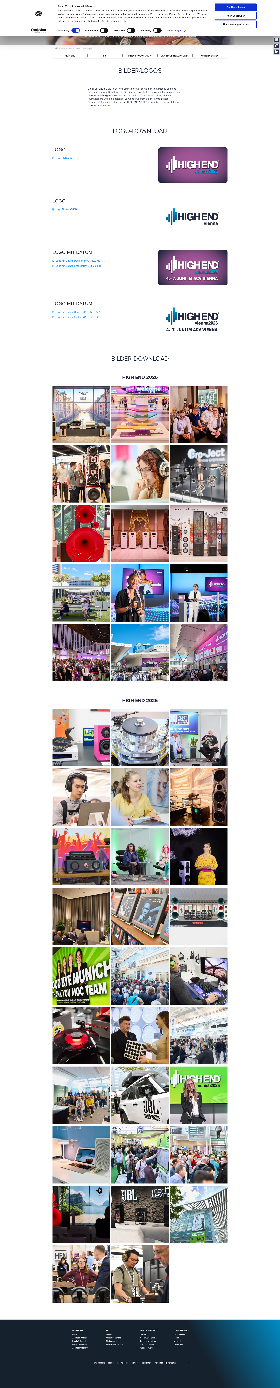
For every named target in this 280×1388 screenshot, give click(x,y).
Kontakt (135, 1362)
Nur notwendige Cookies (236, 24)
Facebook (276, 40)
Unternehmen (99, 1362)
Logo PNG (67, 158)
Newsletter (146, 1362)
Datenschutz (171, 1362)
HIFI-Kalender (122, 1362)
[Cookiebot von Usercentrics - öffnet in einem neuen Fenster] (38, 30)
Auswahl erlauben (236, 16)
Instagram (276, 46)
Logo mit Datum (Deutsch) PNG (78, 260)
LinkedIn (276, 52)
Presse (111, 1362)
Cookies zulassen (236, 7)
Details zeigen (174, 30)
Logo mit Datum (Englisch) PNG (78, 265)
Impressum (158, 1362)
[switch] (104, 30)
